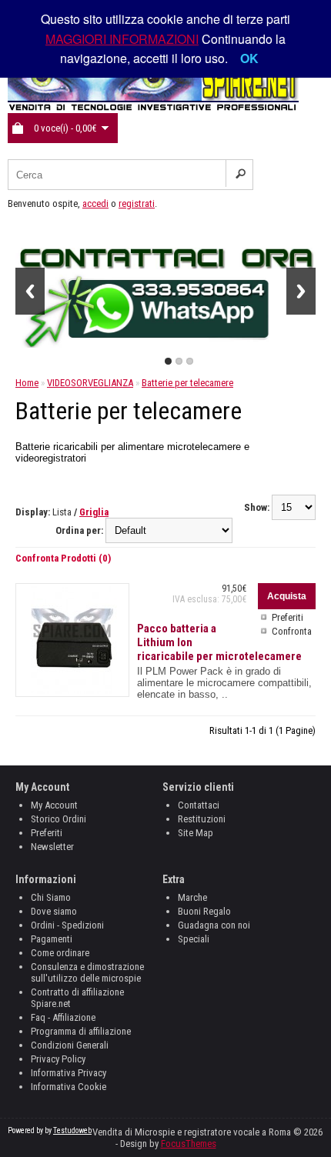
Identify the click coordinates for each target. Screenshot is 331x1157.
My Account (54, 805)
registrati (137, 203)
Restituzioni (202, 819)
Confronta (292, 631)
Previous (30, 291)
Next (301, 291)
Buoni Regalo (204, 911)
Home (26, 382)
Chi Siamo (51, 897)
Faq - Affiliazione (63, 1017)
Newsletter (52, 846)
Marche (192, 897)
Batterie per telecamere (187, 382)
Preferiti (287, 617)
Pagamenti (51, 939)
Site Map (195, 833)
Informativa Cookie (68, 1086)
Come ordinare (60, 953)
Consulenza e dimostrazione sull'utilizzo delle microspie (87, 972)
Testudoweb (72, 1130)
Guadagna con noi (214, 925)
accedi (95, 203)
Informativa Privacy (68, 1073)
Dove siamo (54, 911)
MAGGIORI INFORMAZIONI (122, 39)
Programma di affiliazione (81, 1031)
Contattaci (198, 805)
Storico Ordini (58, 819)
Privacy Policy (58, 1059)
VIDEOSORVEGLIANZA (90, 382)
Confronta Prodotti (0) (63, 558)
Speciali (193, 939)
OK (249, 58)
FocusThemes (188, 1143)
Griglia (94, 512)
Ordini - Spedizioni (67, 925)
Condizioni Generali (70, 1045)
